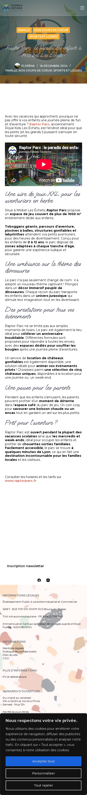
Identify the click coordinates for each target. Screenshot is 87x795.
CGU (6, 658)
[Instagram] (48, 580)
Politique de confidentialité (19, 651)
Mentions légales (13, 648)
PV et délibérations (15, 676)
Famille (24, 30)
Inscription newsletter (25, 566)
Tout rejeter (43, 785)
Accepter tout (43, 761)
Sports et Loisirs (43, 36)
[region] (43, 754)
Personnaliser (43, 773)
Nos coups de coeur (51, 30)
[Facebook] (39, 580)
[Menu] (82, 8)
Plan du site (10, 655)
